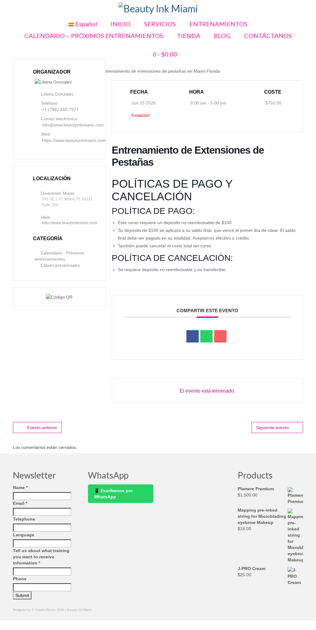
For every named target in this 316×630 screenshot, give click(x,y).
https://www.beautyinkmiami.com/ (74, 140)
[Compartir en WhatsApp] (206, 336)
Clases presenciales (60, 265)
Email (20, 503)
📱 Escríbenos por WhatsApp (113, 493)
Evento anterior (42, 427)
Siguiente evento (272, 427)
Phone (20, 578)
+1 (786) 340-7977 (60, 109)
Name (20, 487)
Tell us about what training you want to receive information (41, 556)
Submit (22, 595)
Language (23, 534)
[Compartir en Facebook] (192, 336)
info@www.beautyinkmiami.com (73, 124)
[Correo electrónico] (220, 336)
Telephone (24, 519)
